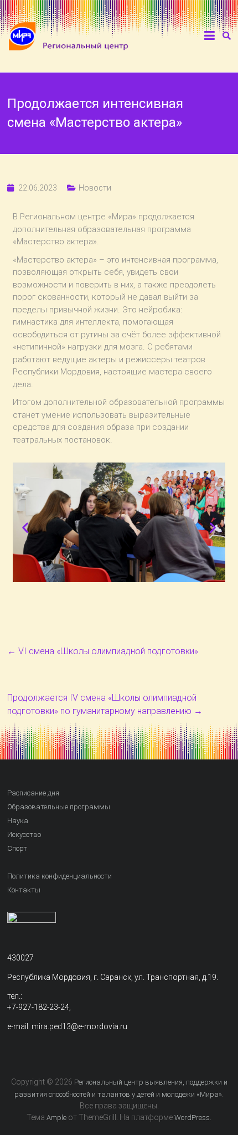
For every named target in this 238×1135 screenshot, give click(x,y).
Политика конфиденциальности (59, 876)
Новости (95, 187)
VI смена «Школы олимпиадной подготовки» (102, 651)
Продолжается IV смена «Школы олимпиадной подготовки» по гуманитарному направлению (105, 704)
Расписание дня (33, 793)
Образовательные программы (58, 807)
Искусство (24, 834)
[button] (25, 528)
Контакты (23, 890)
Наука (17, 820)
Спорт (17, 848)
